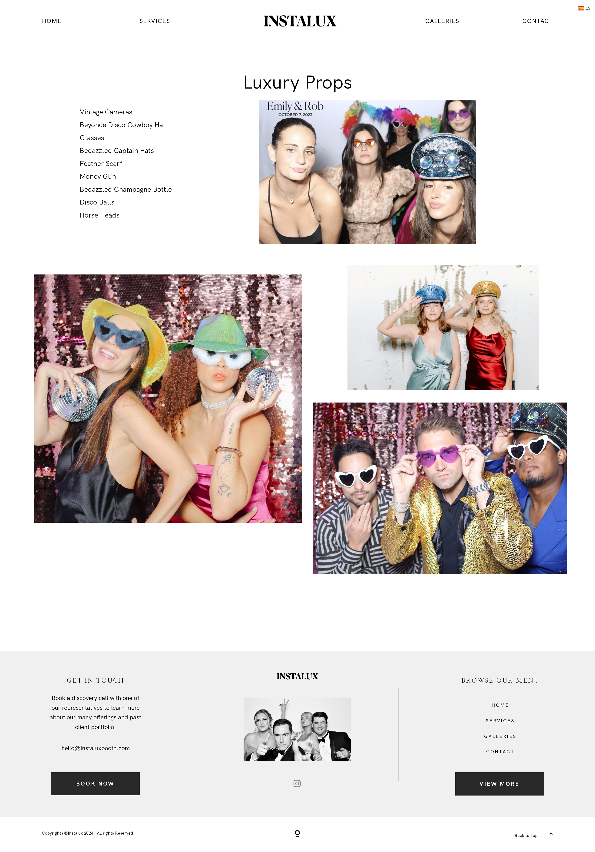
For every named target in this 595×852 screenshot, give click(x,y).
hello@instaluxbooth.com (96, 748)
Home (52, 21)
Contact (537, 21)
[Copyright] (297, 834)
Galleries (500, 736)
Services (154, 21)
